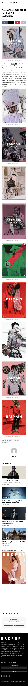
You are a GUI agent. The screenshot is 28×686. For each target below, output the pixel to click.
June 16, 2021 (5, 19)
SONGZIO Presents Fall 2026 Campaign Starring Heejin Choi (13, 522)
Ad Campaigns (6, 497)
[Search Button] (25, 2)
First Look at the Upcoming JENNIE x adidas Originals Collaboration (12, 501)
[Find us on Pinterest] (9, 676)
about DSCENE (8, 655)
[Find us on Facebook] (1, 676)
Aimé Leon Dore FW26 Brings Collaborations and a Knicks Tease (11, 481)
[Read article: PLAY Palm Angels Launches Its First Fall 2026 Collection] (14, 534)
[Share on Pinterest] (17, 22)
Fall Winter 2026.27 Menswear (10, 477)
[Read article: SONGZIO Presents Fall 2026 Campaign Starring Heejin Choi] (14, 513)
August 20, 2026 (5, 525)
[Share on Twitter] (11, 22)
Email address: (14, 619)
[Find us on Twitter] (4, 676)
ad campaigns (8, 440)
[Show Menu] (2, 2)
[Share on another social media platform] (23, 22)
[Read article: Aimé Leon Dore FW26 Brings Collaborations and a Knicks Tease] (14, 472)
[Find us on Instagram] (6, 676)
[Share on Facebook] (5, 22)
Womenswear (5, 442)
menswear (16, 440)
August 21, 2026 (5, 484)
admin (14, 456)
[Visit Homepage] (14, 2)
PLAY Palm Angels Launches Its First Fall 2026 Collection (13, 542)
